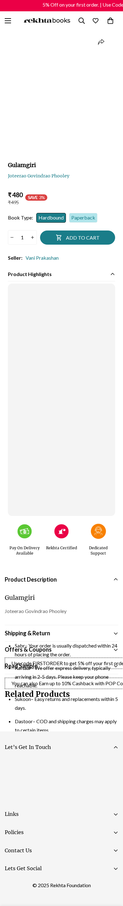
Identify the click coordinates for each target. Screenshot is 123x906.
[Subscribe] (111, 781)
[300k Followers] (12, 884)
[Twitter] (50, 884)
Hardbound (51, 217)
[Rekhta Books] (47, 20)
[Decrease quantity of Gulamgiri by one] (12, 237)
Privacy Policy (64, 799)
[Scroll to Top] (111, 872)
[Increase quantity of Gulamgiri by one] (33, 237)
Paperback (83, 217)
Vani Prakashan (42, 258)
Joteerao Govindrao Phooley (38, 176)
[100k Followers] (31, 884)
